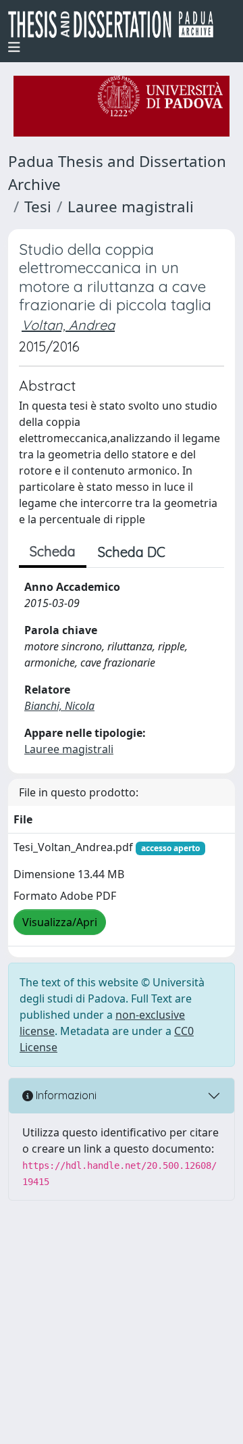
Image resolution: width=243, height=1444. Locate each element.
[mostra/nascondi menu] (14, 47)
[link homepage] (116, 24)
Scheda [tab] (53, 551)
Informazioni (65, 1095)
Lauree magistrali (131, 206)
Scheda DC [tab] (131, 552)
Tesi (37, 206)
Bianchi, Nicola (59, 705)
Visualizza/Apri (59, 922)
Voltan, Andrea (68, 324)
